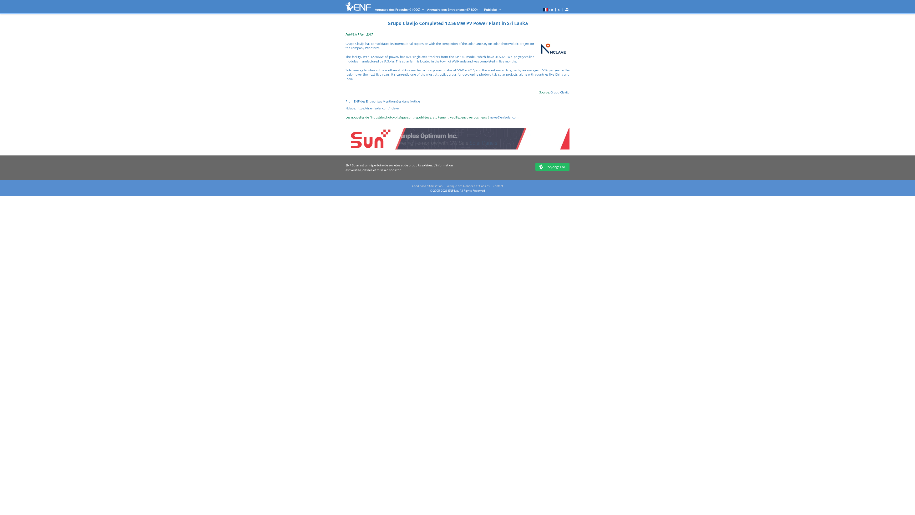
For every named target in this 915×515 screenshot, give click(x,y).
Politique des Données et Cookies (468, 186)
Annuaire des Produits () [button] (398, 9)
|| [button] (559, 9)
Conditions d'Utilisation (427, 186)
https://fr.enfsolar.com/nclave (377, 108)
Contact (498, 186)
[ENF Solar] (358, 6)
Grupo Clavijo (559, 92)
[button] (547, 9)
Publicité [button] (491, 9)
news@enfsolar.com (504, 117)
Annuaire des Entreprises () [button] (452, 9)
